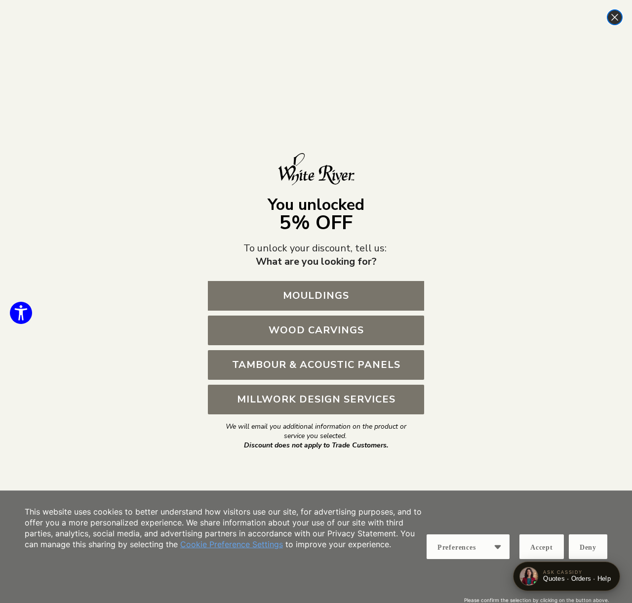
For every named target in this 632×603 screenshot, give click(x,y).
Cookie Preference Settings (231, 544)
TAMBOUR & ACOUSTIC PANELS (316, 364)
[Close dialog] (614, 17)
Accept (541, 547)
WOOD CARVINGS (316, 330)
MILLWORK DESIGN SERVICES (316, 399)
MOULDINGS (316, 295)
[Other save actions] (498, 546)
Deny (588, 547)
